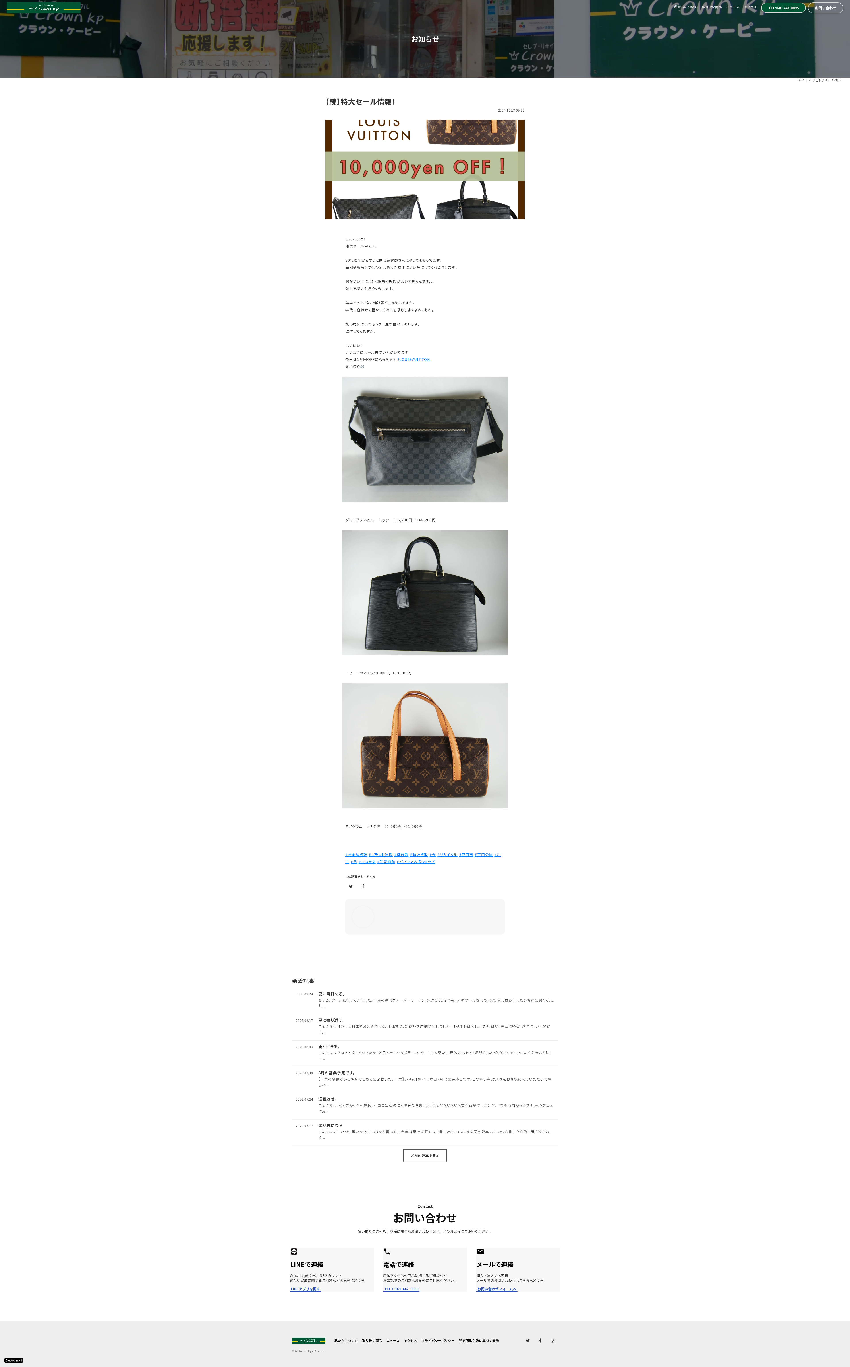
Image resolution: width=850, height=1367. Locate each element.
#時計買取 (419, 854)
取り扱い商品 (712, 6)
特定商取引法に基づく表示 (479, 1340)
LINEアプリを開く (305, 1288)
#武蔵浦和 (386, 861)
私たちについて (685, 6)
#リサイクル (447, 854)
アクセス (750, 6)
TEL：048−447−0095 (401, 1288)
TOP (800, 80)
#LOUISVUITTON (413, 359)
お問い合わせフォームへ (496, 1288)
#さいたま (367, 861)
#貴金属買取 (356, 854)
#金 (433, 854)
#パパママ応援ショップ (416, 861)
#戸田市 (466, 854)
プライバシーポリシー (438, 1340)
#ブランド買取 (381, 854)
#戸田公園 (484, 854)
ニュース (732, 6)
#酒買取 (401, 854)
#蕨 (354, 861)
